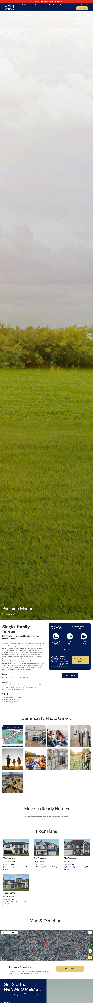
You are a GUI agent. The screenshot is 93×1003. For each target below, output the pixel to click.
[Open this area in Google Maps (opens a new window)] (3, 960)
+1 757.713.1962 (83, 5)
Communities (39, 5)
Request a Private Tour (79, 660)
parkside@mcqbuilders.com (59, 666)
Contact (82, 8)
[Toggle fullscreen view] (90, 932)
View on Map (69, 675)
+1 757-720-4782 (63, 662)
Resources (63, 5)
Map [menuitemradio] (4, 932)
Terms (91, 960)
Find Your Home (26, 5)
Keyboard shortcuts (69, 960)
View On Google (69, 968)
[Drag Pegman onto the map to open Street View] (90, 957)
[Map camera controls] (90, 951)
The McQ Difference (52, 5)
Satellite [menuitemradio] (13, 932)
